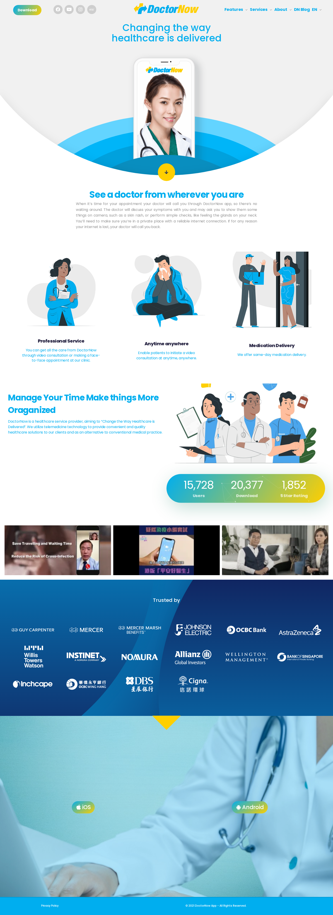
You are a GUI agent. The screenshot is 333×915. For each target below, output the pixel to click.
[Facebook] (58, 9)
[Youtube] (69, 9)
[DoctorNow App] (166, 8)
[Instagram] (80, 9)
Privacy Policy (50, 906)
